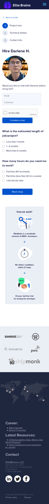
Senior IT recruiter (17, 430)
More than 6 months (16, 150)
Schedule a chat (17, 120)
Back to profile (12, 17)
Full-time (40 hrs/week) (18, 171)
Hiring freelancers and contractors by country (23, 446)
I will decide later (15, 180)
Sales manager (16, 427)
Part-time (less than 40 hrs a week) (23, 176)
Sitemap (27, 497)
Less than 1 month (15, 141)
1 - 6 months (12, 146)
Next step (17, 191)
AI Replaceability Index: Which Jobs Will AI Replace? (24, 441)
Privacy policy (11, 497)
